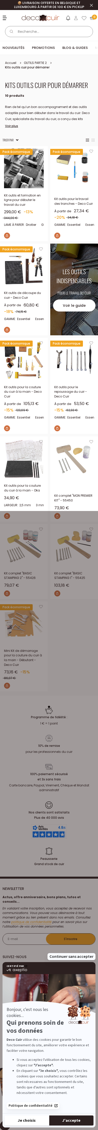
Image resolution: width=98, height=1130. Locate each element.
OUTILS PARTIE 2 (35, 63)
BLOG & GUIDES (75, 47)
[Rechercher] (11, 31)
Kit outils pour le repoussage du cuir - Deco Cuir (70, 391)
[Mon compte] (76, 18)
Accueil (10, 63)
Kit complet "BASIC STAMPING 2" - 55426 (20, 575)
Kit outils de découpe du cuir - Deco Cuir (22, 295)
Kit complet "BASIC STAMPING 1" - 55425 (69, 575)
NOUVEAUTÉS (13, 47)
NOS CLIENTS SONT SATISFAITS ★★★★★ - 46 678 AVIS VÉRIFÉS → (49, 5)
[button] (68, 19)
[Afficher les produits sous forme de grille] (87, 140)
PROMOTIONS (43, 47)
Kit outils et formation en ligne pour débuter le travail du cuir (22, 200)
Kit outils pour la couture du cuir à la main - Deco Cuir (23, 391)
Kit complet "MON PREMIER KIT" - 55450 (73, 497)
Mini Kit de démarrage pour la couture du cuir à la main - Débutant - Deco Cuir (23, 658)
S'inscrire (70, 939)
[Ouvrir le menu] (5, 18)
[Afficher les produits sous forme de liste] (93, 140)
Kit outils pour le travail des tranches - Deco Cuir (73, 201)
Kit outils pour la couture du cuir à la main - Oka (22, 487)
